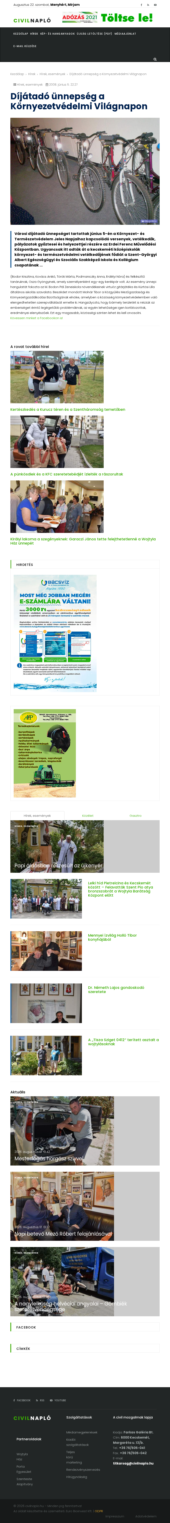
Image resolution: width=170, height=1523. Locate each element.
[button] (35, 34)
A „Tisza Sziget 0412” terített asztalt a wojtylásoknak (123, 1042)
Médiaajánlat (125, 33)
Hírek (31, 74)
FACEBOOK (23, 1400)
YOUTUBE (60, 1400)
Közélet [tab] (88, 815)
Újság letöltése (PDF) (95, 33)
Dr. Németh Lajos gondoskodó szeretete (116, 989)
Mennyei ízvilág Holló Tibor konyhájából (112, 937)
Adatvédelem (146, 1516)
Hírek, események (52, 74)
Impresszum (115, 1516)
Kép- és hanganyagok (57, 33)
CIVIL (32, 20)
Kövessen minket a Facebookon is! (36, 318)
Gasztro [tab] (136, 815)
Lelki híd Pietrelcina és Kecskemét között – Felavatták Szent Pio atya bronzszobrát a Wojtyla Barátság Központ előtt (120, 889)
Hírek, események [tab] (37, 815)
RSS (41, 1400)
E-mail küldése (24, 46)
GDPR (99, 1511)
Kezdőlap (17, 74)
